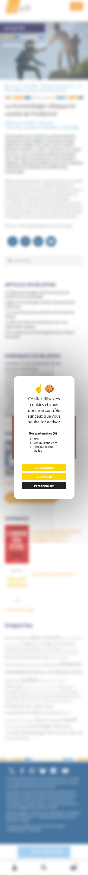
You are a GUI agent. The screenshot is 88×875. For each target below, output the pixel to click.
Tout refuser (44, 476)
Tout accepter (44, 468)
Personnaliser (44, 485)
